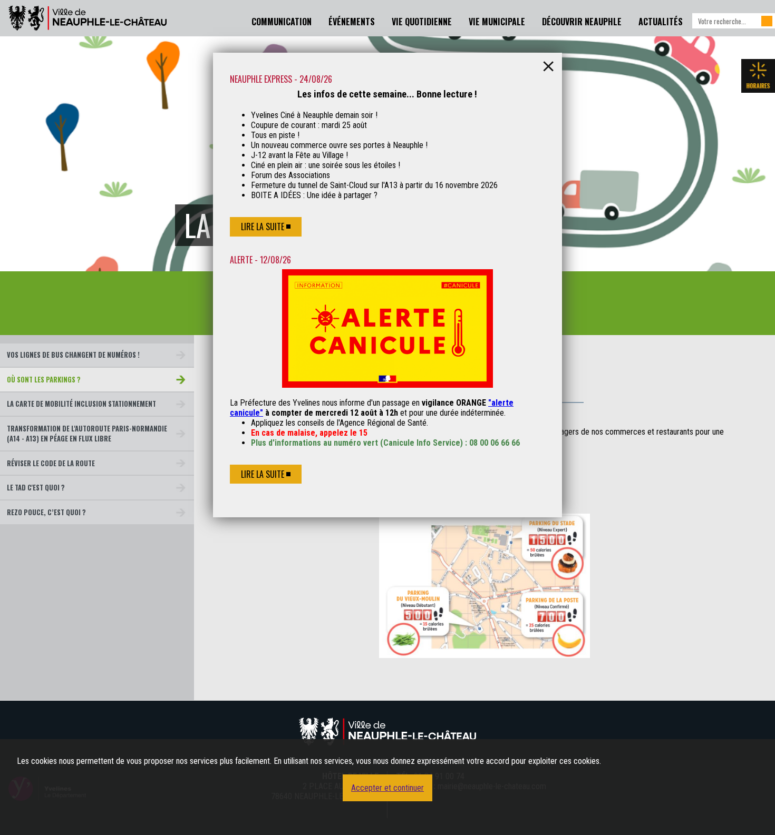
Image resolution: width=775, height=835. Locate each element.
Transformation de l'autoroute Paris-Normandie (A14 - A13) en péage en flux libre (87, 434)
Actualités (660, 21)
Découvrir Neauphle (582, 21)
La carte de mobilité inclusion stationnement (81, 404)
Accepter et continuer (387, 788)
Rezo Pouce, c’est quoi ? (46, 512)
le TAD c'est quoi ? (36, 488)
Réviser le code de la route (51, 463)
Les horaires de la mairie (758, 76)
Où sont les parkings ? (44, 380)
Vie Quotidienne (422, 21)
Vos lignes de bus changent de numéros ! (73, 355)
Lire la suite (262, 226)
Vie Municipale (497, 21)
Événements (351, 21)
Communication (281, 21)
